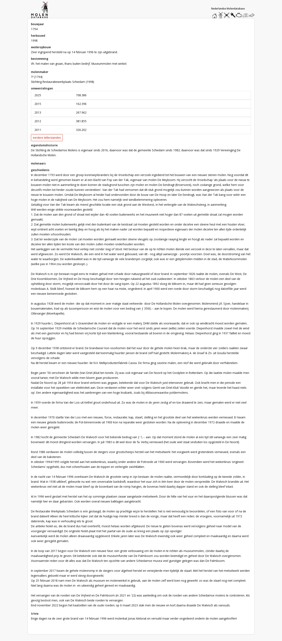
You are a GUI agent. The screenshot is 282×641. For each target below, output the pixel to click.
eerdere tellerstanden (47, 138)
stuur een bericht (252, 15)
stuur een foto (245, 15)
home (215, 14)
